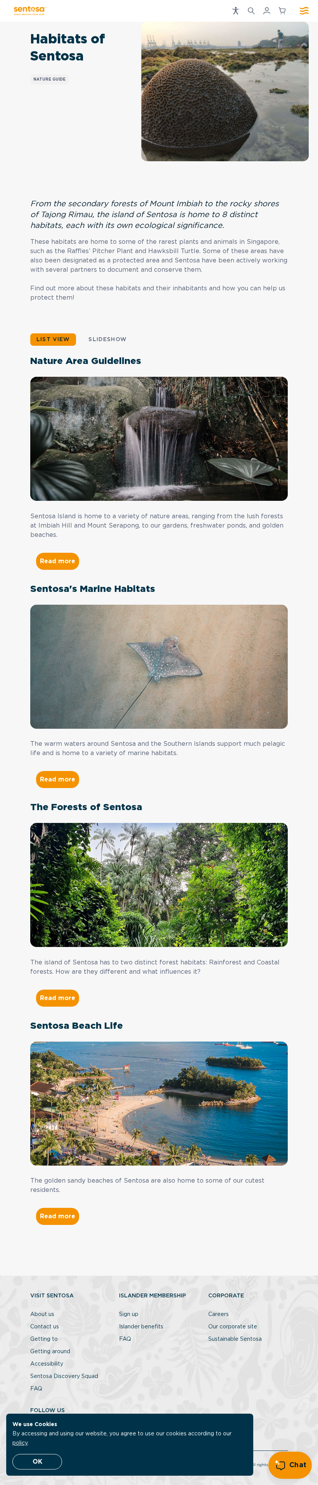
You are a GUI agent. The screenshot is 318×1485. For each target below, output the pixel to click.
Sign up (128, 1314)
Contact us (44, 1327)
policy (20, 1443)
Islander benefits (141, 1327)
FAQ (36, 1389)
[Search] (251, 11)
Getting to (44, 1339)
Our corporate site (232, 1327)
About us (42, 1314)
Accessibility (46, 1364)
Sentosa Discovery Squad (64, 1376)
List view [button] (53, 339)
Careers (218, 1314)
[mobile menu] (304, 10)
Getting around (50, 1351)
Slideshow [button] (107, 339)
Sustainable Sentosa (235, 1339)
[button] (235, 11)
